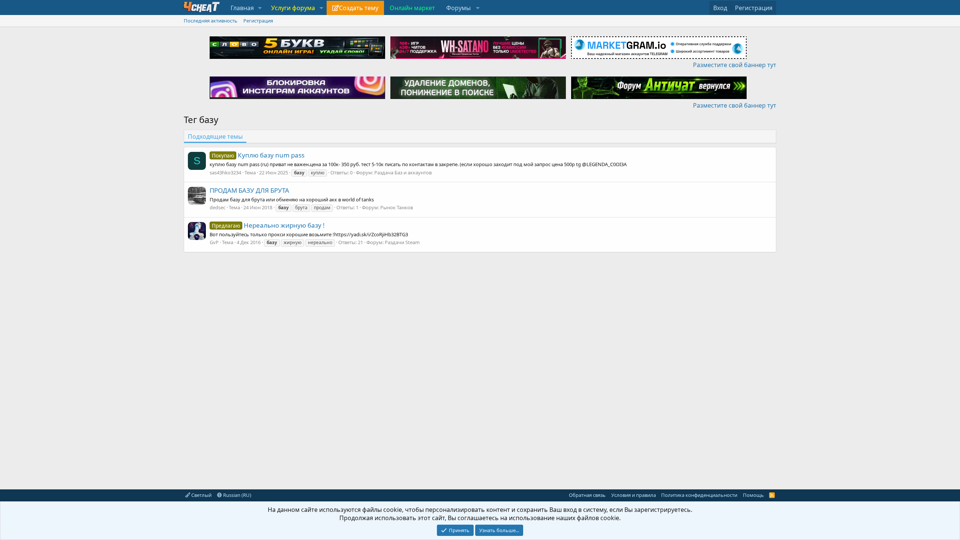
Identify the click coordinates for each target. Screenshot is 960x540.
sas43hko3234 (225, 172)
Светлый (201, 495)
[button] (260, 8)
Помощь (753, 495)
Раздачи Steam (402, 242)
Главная (242, 8)
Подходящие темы (215, 136)
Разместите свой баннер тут (734, 65)
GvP (214, 242)
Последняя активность (210, 20)
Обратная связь (587, 495)
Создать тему (358, 8)
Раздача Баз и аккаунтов (403, 172)
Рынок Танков (396, 207)
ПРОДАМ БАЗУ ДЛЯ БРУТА (249, 190)
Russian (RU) (236, 495)
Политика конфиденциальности (699, 495)
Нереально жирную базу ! (268, 225)
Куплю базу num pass (258, 155)
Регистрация (258, 20)
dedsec (217, 207)
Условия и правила (633, 495)
